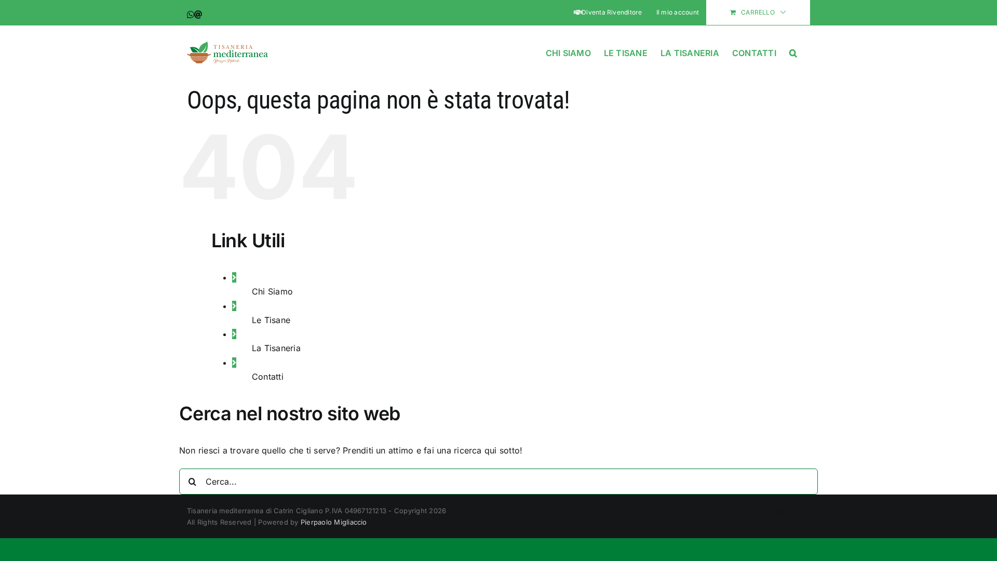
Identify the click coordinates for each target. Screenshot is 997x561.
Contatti (268, 376)
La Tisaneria (276, 348)
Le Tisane (271, 320)
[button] (793, 51)
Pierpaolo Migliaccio (334, 522)
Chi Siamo (272, 291)
